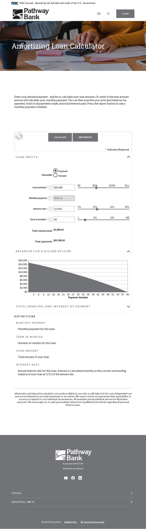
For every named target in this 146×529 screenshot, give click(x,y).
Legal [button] (17, 492)
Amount (62, 175)
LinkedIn (80, 478)
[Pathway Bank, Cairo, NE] (30, 13)
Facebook (73, 478)
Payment (62, 171)
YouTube (66, 478)
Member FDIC (70, 522)
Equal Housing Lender (94, 522)
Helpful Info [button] (23, 501)
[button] (73, 157)
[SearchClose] (108, 13)
